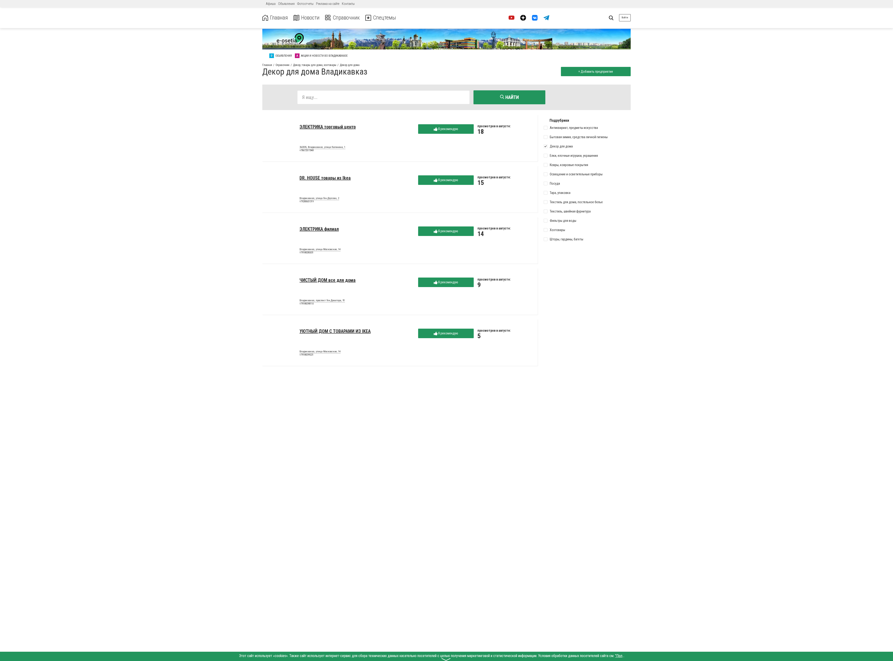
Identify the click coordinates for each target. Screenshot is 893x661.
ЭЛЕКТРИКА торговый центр (328, 127)
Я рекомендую (447, 129)
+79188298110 (306, 303)
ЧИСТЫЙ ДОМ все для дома (328, 280)
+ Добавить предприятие (595, 71)
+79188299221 (306, 354)
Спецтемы (384, 18)
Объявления (286, 4)
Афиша (271, 4)
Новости (310, 18)
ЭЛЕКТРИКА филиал (319, 229)
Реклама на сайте (327, 4)
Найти (511, 97)
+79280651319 (306, 201)
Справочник (346, 18)
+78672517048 (306, 150)
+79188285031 (306, 252)
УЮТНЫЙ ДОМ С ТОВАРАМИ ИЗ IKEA (335, 331)
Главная (279, 18)
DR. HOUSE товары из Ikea (325, 178)
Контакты (348, 4)
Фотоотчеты (305, 4)
